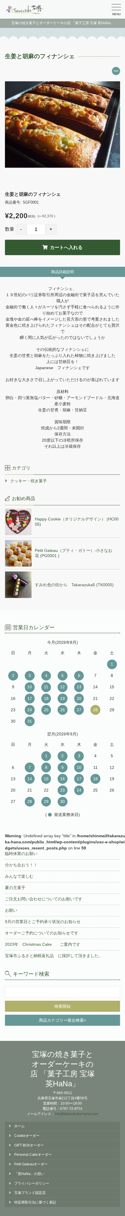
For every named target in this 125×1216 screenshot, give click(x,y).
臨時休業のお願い (21, 853)
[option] (62, 124)
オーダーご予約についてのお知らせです (41, 933)
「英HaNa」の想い (29, 1174)
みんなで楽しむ (19, 876)
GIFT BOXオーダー (29, 1145)
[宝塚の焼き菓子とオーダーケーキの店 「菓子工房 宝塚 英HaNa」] (25, 9)
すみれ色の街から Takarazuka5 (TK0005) (74, 584)
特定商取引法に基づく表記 (35, 1202)
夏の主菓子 (15, 887)
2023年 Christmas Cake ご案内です (42, 944)
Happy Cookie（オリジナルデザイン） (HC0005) (77, 522)
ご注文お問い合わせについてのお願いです (43, 899)
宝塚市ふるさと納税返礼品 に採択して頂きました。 (54, 955)
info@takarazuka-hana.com (76, 1114)
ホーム (19, 1126)
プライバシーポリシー (31, 1183)
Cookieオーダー (27, 1136)
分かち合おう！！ (21, 865)
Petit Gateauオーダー (31, 1164)
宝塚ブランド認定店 (30, 1193)
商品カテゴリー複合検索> (62, 1020)
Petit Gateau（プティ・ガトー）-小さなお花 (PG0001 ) (73, 553)
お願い (11, 910)
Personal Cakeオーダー (33, 1155)
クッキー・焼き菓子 (28, 481)
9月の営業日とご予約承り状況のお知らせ (43, 921)
